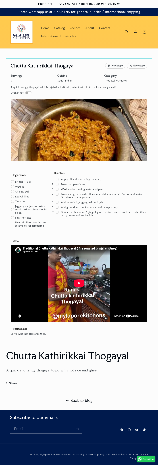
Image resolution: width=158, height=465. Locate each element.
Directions (59, 173)
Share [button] (13, 383)
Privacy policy (116, 454)
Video (16, 241)
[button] (126, 32)
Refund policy (96, 454)
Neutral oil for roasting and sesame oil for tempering (31, 224)
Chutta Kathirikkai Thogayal (43, 66)
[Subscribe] (77, 429)
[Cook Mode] (28, 92)
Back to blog (82, 400)
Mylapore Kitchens (50, 454)
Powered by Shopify (72, 454)
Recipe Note (20, 328)
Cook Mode (17, 92)
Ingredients (19, 175)
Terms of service (138, 454)
